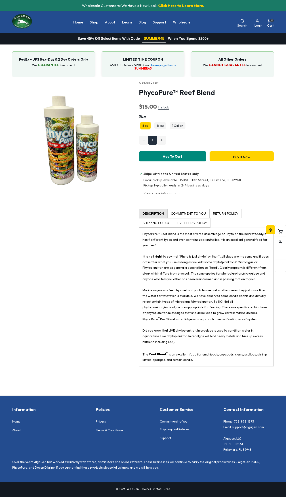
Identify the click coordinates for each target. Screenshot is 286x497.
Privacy (101, 421)
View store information (161, 193)
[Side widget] (280, 242)
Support (165, 438)
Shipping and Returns (174, 429)
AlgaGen (133, 489)
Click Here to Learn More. (181, 5)
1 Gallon (177, 126)
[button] (93, 22)
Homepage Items (162, 65)
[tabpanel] (206, 297)
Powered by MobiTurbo (155, 489)
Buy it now (241, 157)
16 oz (160, 126)
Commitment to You (173, 421)
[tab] (153, 213)
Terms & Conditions (109, 430)
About (16, 430)
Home (16, 421)
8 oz (145, 126)
